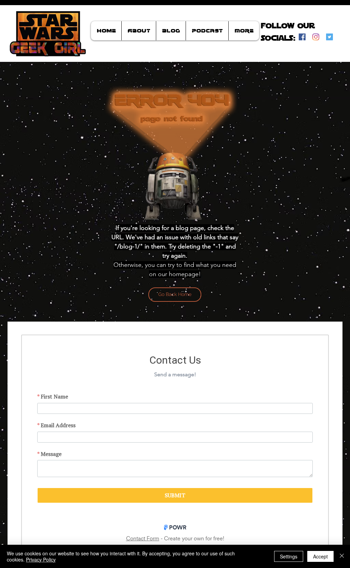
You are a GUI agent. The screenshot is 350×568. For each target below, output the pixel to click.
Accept (320, 556)
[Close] (342, 556)
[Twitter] (329, 36)
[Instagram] (315, 36)
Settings (288, 556)
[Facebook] (302, 36)
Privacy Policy (41, 559)
